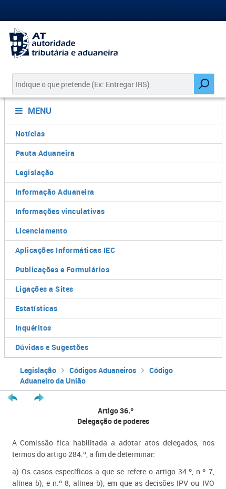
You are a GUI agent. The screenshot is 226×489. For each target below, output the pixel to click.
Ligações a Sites (44, 289)
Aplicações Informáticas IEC (65, 250)
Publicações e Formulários (62, 269)
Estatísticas (36, 308)
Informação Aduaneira (55, 192)
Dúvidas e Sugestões (52, 347)
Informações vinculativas (60, 211)
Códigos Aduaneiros (102, 370)
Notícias (30, 134)
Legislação (34, 172)
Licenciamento (41, 231)
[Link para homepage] (113, 43)
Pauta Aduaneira (45, 153)
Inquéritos (33, 328)
